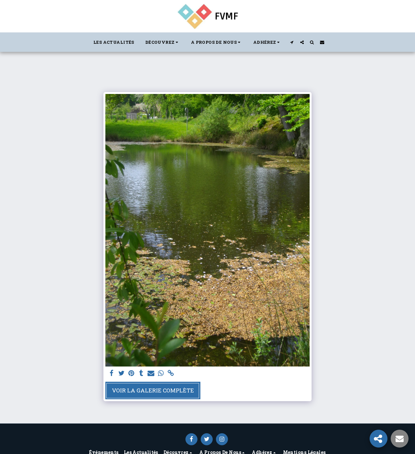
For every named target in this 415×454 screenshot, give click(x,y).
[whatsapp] (160, 373)
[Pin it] (131, 373)
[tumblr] (141, 373)
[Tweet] (121, 373)
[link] (170, 373)
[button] (162, 42)
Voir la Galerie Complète (153, 390)
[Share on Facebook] (111, 373)
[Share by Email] (151, 373)
